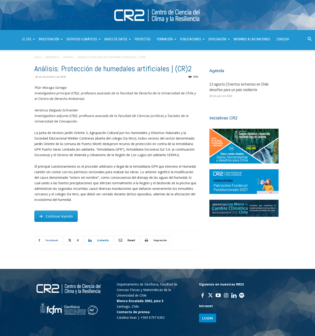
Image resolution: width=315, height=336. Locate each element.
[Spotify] (241, 296)
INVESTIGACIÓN (49, 39)
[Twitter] (210, 296)
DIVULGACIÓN (217, 39)
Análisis (68, 57)
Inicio (37, 57)
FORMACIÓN (165, 39)
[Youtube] (218, 296)
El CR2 (26, 39)
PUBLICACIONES (190, 39)
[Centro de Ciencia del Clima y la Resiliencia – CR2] (157, 15)
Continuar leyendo (59, 216)
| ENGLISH (282, 39)
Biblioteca (52, 57)
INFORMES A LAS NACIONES (252, 39)
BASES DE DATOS (115, 39)
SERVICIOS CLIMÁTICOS (81, 39)
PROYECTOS (143, 39)
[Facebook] (202, 296)
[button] (309, 39)
